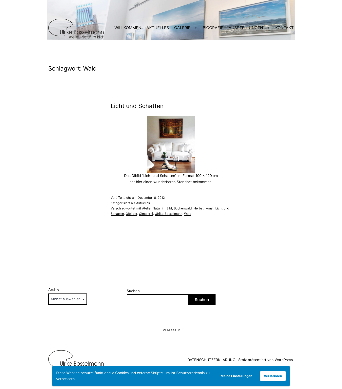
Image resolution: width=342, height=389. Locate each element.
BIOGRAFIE (213, 27)
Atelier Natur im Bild (157, 208)
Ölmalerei (146, 214)
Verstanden (273, 376)
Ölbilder (131, 214)
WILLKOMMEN (127, 27)
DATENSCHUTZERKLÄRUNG (211, 360)
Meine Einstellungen (236, 376)
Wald (187, 214)
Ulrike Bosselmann (168, 214)
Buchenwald (183, 208)
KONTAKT (284, 27)
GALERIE (182, 27)
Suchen (133, 291)
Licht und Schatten (137, 105)
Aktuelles (143, 203)
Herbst (199, 208)
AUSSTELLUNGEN (246, 27)
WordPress (284, 360)
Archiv (53, 290)
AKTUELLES (157, 27)
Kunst (209, 208)
